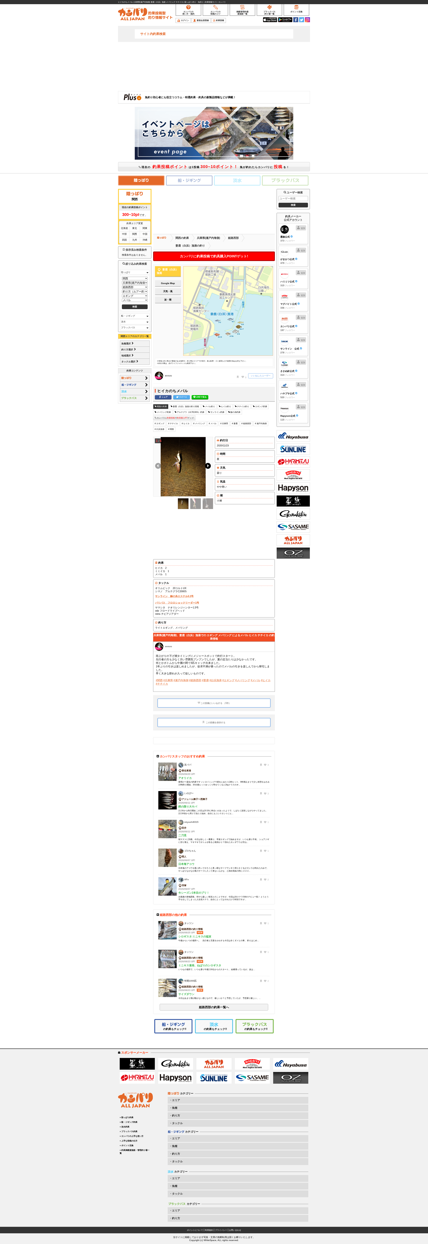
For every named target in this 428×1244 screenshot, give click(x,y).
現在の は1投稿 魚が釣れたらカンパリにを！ (215, 166)
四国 (124, 239)
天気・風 (168, 291)
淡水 (123, 321)
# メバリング (199, 423)
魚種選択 (126, 343)
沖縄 (145, 239)
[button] (207, 466)
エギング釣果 (261, 406)
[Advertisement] (214, 66)
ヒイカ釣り (226, 406)
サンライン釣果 (217, 412)
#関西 (159, 680)
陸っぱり (125, 272)
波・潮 (167, 299)
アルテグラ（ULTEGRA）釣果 (190, 412)
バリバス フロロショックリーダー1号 (177, 602)
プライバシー (221, 1230)
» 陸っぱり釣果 (126, 1117)
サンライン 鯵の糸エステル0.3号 (174, 596)
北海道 (124, 228)
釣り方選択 (127, 349)
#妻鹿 (205, 680)
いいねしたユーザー (261, 375)
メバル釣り (209, 406)
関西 (134, 234)
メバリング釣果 (163, 412)
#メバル (255, 680)
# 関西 (171, 429)
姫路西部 (233, 237)
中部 (124, 234)
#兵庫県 (168, 680)
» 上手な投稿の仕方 (128, 1141)
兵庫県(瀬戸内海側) (208, 237)
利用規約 (209, 1230)
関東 (145, 228)
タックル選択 (128, 361)
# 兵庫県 (224, 423)
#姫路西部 (195, 680)
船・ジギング (128, 315)
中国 (145, 234)
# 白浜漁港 (159, 429)
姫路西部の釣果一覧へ (214, 1007)
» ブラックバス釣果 (128, 1131)
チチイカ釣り (243, 406)
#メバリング (242, 680)
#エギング (228, 680)
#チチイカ (162, 683)
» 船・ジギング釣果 (128, 1122)
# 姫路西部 (246, 423)
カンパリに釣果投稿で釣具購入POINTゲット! (214, 256)
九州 (134, 239)
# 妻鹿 (235, 423)
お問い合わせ (235, 1230)
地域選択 (126, 355)
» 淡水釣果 (124, 1127)
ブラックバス (128, 327)
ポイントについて (195, 1230)
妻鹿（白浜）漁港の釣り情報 (185, 406)
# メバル (213, 423)
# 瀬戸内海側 (261, 423)
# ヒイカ (185, 423)
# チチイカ (173, 423)
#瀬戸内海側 (181, 680)
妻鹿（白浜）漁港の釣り (190, 245)
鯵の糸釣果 (235, 412)
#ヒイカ (266, 680)
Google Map (168, 283)
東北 (134, 228)
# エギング (159, 423)
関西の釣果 (182, 237)
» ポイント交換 (126, 1145)
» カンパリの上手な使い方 (131, 1136)
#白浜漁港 (215, 680)
